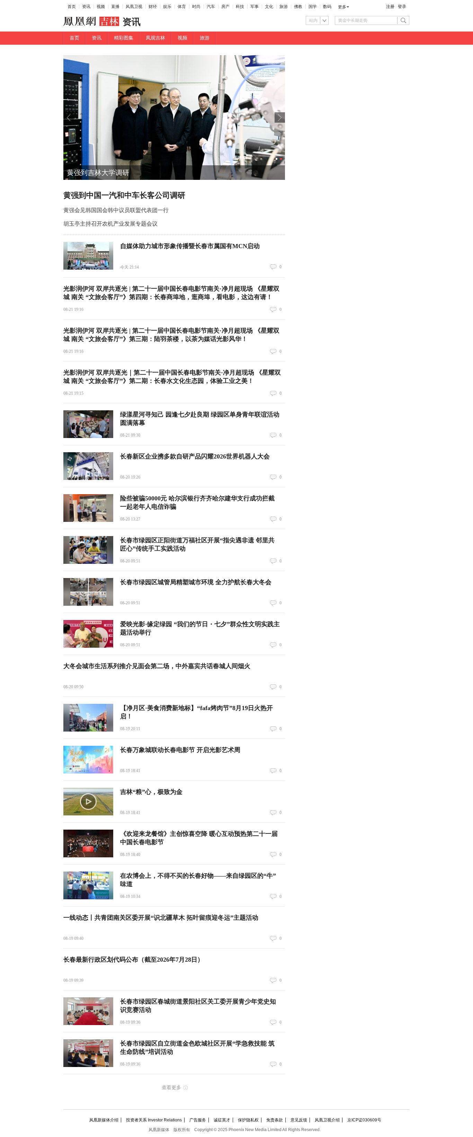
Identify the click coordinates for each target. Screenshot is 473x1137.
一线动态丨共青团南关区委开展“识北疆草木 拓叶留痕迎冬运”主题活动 (160, 917)
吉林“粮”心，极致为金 (151, 791)
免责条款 (274, 1120)
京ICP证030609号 (364, 1120)
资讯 (86, 6)
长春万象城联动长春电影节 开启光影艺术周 (180, 749)
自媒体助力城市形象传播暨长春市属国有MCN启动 (190, 246)
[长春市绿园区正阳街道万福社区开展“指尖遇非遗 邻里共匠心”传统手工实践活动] (88, 550)
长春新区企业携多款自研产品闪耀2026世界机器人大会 (195, 456)
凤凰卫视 (134, 6)
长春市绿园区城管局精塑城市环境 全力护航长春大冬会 (195, 582)
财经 (153, 6)
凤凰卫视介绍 (327, 1120)
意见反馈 (299, 1120)
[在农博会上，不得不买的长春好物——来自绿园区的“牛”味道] (88, 885)
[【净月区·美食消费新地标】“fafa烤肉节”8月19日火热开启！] (88, 718)
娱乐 (167, 6)
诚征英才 (222, 1120)
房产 (225, 6)
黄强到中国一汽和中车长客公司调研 (124, 195)
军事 (254, 6)
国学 (313, 6)
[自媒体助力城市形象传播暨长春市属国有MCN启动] (88, 256)
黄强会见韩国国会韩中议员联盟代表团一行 (116, 210)
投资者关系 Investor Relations (154, 1120)
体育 (182, 6)
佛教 (298, 6)
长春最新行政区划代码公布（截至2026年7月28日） (133, 959)
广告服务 (197, 1120)
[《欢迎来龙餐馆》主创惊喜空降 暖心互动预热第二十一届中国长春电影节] (88, 843)
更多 (342, 7)
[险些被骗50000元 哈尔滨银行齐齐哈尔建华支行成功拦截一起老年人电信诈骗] (88, 508)
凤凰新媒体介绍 (103, 1120)
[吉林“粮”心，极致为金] (88, 801)
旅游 (283, 6)
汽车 (211, 6)
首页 (72, 6)
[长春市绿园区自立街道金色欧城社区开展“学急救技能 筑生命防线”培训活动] (88, 1053)
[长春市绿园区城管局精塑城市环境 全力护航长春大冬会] (88, 592)
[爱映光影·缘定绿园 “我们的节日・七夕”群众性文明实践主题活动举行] (88, 634)
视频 (101, 6)
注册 (390, 6)
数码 (327, 6)
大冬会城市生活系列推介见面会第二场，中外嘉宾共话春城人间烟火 (156, 666)
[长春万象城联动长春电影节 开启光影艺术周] (88, 759)
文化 (269, 6)
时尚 (196, 6)
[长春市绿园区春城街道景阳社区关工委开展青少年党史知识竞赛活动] (88, 1011)
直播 (115, 6)
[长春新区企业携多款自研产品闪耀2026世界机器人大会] (88, 466)
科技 (240, 6)
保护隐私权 (248, 1120)
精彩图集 (123, 38)
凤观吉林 (155, 38)
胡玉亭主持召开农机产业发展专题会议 (110, 224)
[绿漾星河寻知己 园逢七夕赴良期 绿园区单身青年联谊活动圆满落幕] (88, 424)
